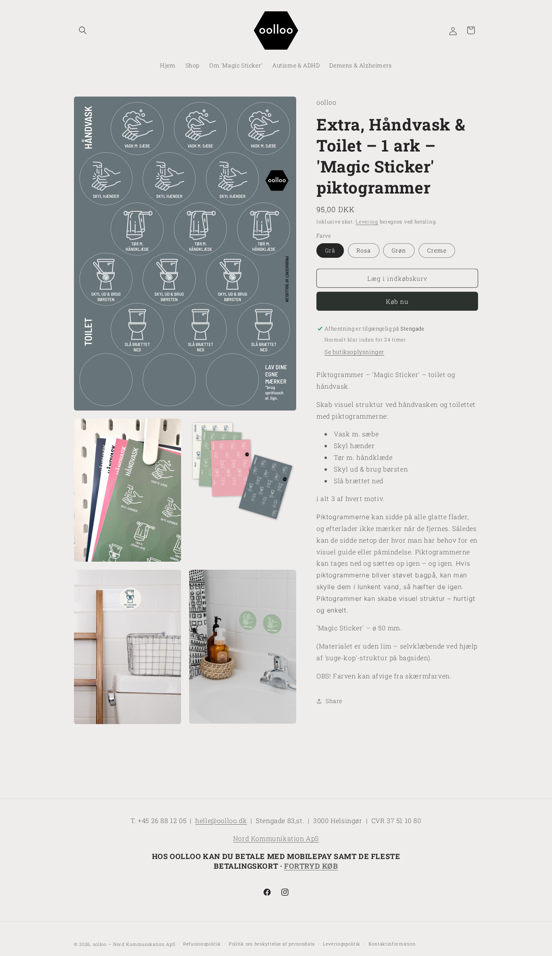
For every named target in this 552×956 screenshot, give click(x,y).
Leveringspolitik (341, 943)
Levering (367, 221)
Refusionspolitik (202, 943)
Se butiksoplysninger (354, 352)
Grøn (399, 250)
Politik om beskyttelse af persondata (272, 943)
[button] (83, 30)
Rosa (363, 250)
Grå (330, 250)
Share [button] (334, 701)
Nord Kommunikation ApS (276, 838)
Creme (437, 250)
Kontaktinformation (392, 943)
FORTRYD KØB (311, 866)
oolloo (100, 944)
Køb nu (397, 301)
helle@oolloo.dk (221, 820)
